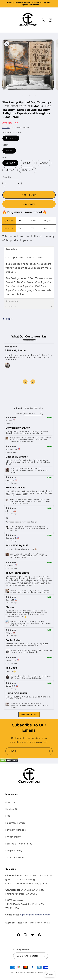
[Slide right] (35, 95)
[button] (6, 20)
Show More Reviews (29, 714)
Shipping (6, 127)
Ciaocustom (23, 972)
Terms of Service (14, 857)
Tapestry (11, 138)
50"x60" (27, 163)
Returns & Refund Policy (18, 844)
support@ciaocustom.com (35, 914)
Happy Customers (15, 823)
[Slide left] (22, 95)
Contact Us (11, 809)
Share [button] (9, 319)
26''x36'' (10, 163)
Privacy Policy (13, 837)
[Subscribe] (48, 751)
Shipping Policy (13, 851)
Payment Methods (15, 830)
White (9, 150)
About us (10, 802)
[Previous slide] (25, 381)
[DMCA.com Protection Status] (9, 761)
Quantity (6, 177)
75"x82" (10, 170)
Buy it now (29, 204)
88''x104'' (27, 170)
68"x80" (44, 163)
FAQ (7, 816)
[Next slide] (32, 381)
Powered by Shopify (38, 972)
